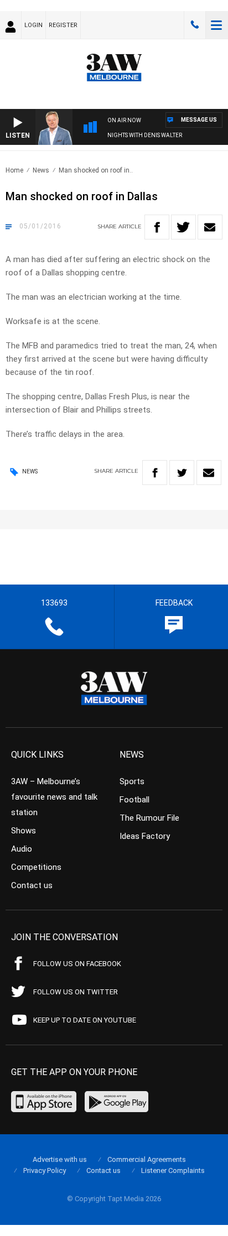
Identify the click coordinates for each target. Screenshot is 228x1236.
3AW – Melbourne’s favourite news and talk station (54, 796)
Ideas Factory (145, 836)
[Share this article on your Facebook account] (156, 227)
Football (134, 800)
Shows (23, 831)
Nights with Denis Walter (144, 135)
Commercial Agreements (146, 1159)
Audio (21, 849)
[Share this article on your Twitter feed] (183, 227)
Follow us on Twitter (75, 992)
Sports (132, 781)
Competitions (36, 867)
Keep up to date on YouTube (84, 1020)
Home (14, 170)
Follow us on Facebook (77, 963)
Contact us (32, 885)
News (41, 170)
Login (33, 25)
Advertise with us (60, 1159)
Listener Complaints (173, 1170)
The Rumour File (149, 818)
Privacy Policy (44, 1170)
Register (63, 25)
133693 (194, 25)
